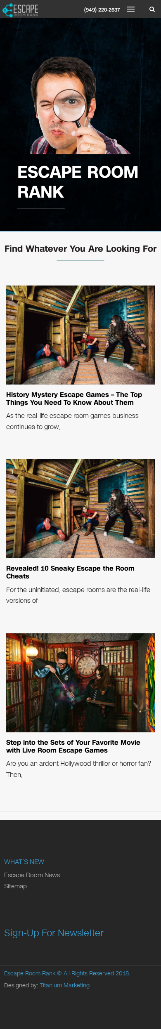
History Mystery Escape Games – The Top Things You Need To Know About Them (74, 398)
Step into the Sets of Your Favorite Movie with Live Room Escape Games (73, 746)
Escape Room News (32, 875)
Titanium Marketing (65, 985)
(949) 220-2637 (102, 10)
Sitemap (15, 886)
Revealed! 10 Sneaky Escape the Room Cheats (70, 572)
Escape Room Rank (29, 973)
